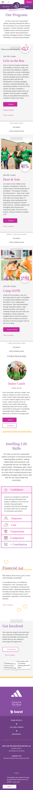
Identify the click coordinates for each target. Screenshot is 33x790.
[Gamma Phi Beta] (16, 704)
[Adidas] (16, 693)
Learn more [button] (16, 782)
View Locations (8, 115)
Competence (17, 537)
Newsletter (10, 425)
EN (9, 2)
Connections (17, 531)
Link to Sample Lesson (16, 131)
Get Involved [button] (11, 649)
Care (13, 524)
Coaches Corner (16, 727)
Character (16, 518)
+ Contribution (18, 544)
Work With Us (16, 720)
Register (26, 6)
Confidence (16, 489)
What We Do (5, 6)
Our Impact (16, 127)
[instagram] (14, 768)
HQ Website (16, 734)
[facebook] (18, 768)
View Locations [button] (10, 655)
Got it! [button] (9, 786)
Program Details (8, 110)
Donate (29, 2)
